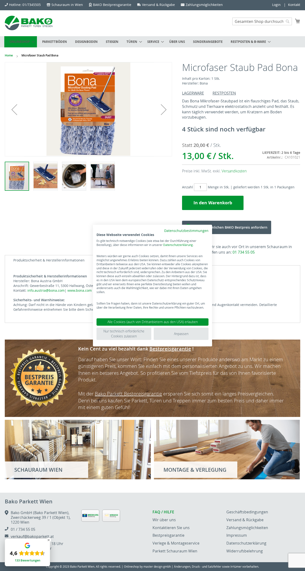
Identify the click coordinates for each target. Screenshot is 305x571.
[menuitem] (21, 41)
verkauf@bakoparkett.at (32, 536)
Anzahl (187, 187)
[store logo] (28, 23)
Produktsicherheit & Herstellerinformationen (49, 260)
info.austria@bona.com (46, 290)
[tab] (49, 260)
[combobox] (262, 21)
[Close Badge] (48, 540)
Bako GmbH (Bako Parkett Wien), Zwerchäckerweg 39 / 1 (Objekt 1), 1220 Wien (41, 517)
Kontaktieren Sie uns (171, 527)
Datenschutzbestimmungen (186, 231)
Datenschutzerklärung (178, 244)
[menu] (152, 41)
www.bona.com (79, 290)
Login (276, 4)
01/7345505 (31, 4)
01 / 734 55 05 (23, 529)
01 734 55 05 (244, 252)
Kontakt (294, 4)
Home (9, 55)
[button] (14, 109)
